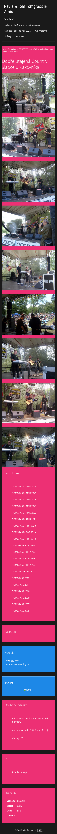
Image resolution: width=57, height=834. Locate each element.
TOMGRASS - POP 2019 (24, 532)
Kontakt (20, 36)
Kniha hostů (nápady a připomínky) (22, 25)
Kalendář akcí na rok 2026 (17, 30)
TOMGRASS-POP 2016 (23, 552)
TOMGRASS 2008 (25, 49)
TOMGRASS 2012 (20, 578)
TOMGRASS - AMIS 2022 (24, 512)
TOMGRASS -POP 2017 (23, 545)
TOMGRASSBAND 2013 (24, 571)
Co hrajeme (41, 30)
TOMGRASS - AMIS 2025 (24, 493)
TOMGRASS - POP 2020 (24, 525)
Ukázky (7, 36)
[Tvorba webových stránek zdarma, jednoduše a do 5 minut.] (36, 830)
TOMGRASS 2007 (20, 604)
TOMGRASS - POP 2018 (24, 538)
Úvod (4, 49)
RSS (40, 830)
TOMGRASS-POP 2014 (23, 565)
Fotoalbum (12, 49)
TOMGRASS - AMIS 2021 (24, 519)
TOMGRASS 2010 (20, 591)
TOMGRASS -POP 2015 (23, 558)
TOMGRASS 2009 (20, 597)
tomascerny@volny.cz (17, 664)
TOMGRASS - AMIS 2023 (24, 506)
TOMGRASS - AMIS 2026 (24, 486)
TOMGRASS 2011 (20, 584)
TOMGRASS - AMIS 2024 (24, 499)
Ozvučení (8, 19)
